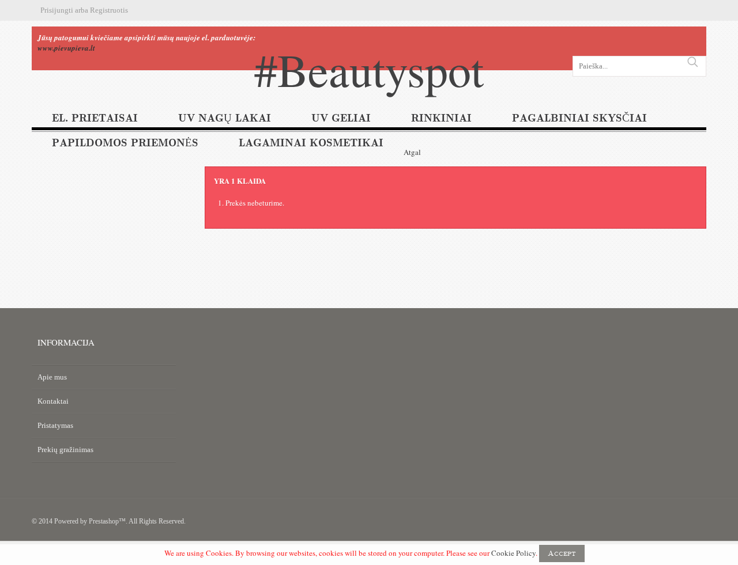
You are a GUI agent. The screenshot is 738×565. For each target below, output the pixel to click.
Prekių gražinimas (65, 449)
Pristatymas (55, 425)
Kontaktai (53, 401)
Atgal (412, 152)
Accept (562, 553)
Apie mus (52, 377)
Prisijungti (56, 10)
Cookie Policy (513, 553)
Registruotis (109, 10)
